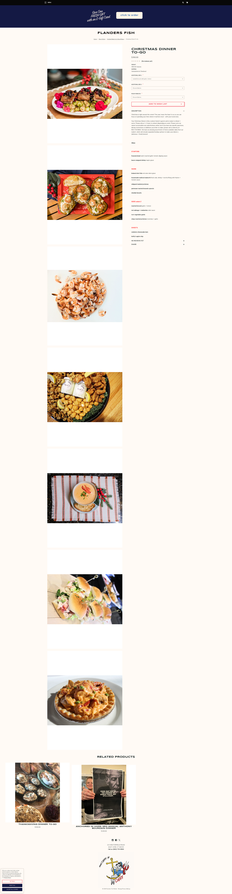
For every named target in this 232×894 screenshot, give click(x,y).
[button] (116, 16)
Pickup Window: (136, 93)
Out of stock (37, 814)
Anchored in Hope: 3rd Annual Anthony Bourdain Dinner (104, 827)
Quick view (37, 809)
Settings (12, 881)
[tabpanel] (84, 93)
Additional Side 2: (137, 84)
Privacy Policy (7, 877)
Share (133, 244)
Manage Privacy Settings (124, 889)
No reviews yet (137, 241)
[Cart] (187, 2)
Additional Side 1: (137, 75)
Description (136, 111)
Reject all (12, 885)
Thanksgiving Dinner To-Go (37, 824)
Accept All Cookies (12, 889)
